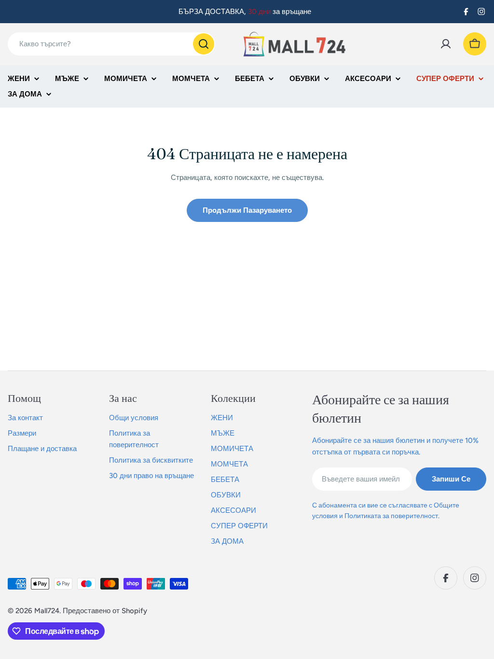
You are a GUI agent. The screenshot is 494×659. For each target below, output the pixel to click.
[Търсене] (203, 44)
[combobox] (111, 43)
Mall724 (46, 610)
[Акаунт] (446, 44)
